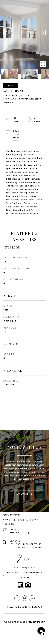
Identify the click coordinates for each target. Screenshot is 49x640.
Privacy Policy (36, 621)
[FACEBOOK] (17, 598)
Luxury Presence (32, 606)
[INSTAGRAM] (24, 598)
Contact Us (24, 494)
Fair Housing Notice (24, 567)
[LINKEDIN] (32, 598)
